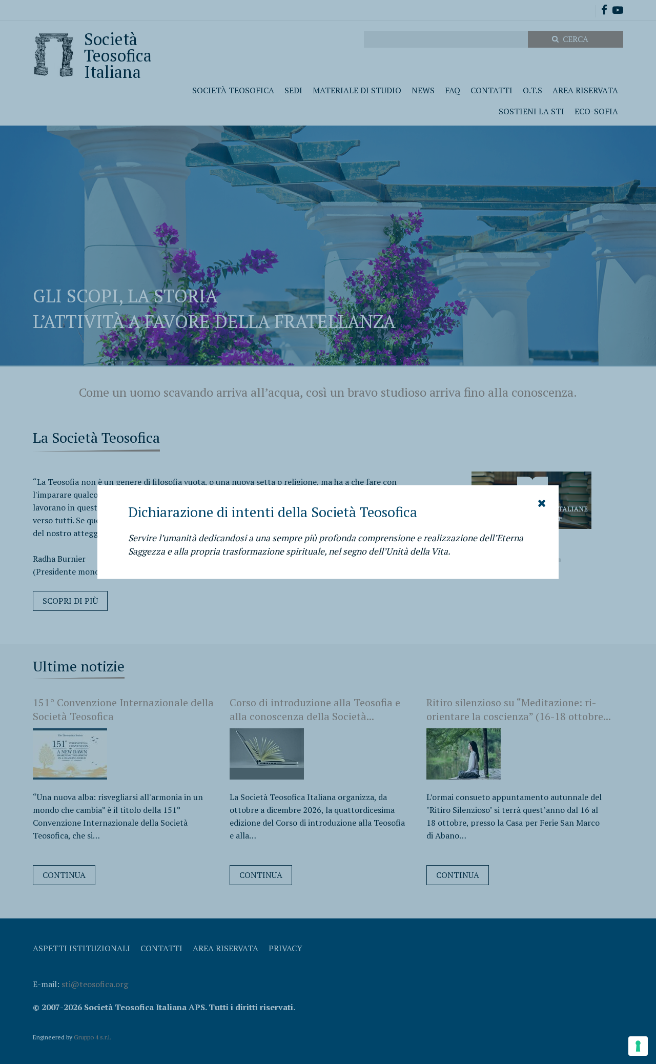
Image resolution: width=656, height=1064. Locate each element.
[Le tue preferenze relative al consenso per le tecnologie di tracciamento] (638, 1046)
